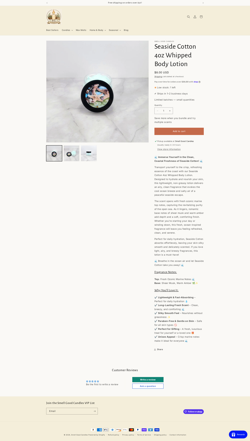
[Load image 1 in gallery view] (54, 153)
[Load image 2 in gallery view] (71, 153)
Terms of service (144, 435)
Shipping (158, 76)
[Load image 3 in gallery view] (89, 153)
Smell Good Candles (79, 435)
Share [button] (160, 349)
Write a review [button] (148, 379)
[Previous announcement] (47, 3)
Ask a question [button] (148, 386)
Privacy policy (128, 435)
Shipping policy (160, 435)
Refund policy (113, 435)
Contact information (178, 435)
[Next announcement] (203, 3)
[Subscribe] (94, 411)
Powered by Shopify (96, 435)
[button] (67, 30)
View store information (169, 149)
